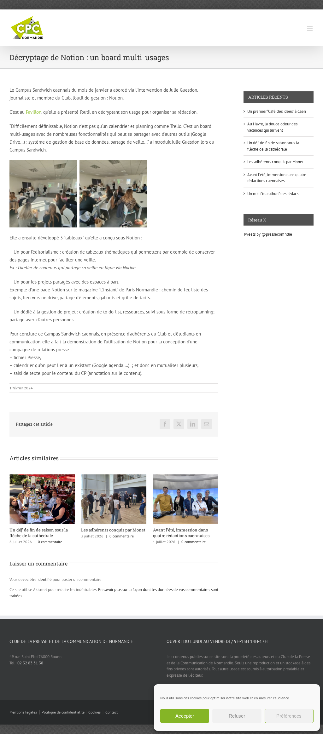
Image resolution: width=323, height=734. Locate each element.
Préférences (289, 716)
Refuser (237, 716)
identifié (45, 579)
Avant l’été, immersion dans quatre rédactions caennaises (149, 532)
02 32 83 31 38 (30, 663)
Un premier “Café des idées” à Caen (276, 111)
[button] (14, 509)
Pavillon (33, 112)
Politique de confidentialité (63, 712)
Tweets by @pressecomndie (268, 234)
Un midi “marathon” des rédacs (272, 193)
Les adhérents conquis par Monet (81, 530)
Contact (111, 712)
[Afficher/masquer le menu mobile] (310, 28)
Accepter (184, 716)
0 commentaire (18, 541)
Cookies (94, 712)
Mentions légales (23, 712)
